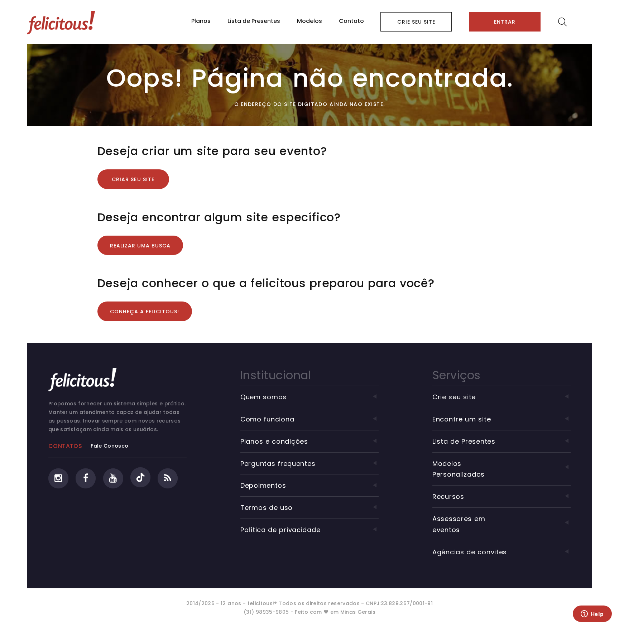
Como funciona (267, 419)
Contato (351, 21)
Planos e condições (274, 441)
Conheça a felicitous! (144, 311)
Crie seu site (416, 21)
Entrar (504, 21)
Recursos (448, 496)
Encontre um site (461, 419)
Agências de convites (469, 552)
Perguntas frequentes (277, 463)
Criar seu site (133, 179)
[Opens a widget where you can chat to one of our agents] (592, 614)
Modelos (309, 21)
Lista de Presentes (253, 21)
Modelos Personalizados (458, 469)
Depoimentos (263, 485)
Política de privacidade (280, 529)
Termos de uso (266, 507)
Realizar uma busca (140, 245)
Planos (201, 21)
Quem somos (263, 396)
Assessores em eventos (458, 524)
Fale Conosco (109, 445)
